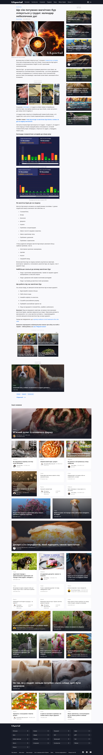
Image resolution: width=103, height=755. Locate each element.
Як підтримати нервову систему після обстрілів (23, 462)
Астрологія (42, 2)
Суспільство (35, 2)
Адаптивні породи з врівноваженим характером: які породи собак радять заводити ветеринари (23, 575)
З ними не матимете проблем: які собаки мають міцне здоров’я (50, 714)
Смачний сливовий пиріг (46, 489)
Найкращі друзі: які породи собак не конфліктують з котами (76, 476)
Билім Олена (19, 19)
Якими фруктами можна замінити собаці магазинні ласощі (50, 476)
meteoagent (26, 107)
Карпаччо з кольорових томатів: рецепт (23, 714)
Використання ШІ (72, 752)
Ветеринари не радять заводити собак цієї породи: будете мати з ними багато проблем (23, 588)
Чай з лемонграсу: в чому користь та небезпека (76, 489)
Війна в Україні (62, 2)
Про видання (14, 752)
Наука (55, 2)
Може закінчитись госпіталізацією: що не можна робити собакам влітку (78, 715)
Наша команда (29, 752)
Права (52, 752)
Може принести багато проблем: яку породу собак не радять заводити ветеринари (78, 602)
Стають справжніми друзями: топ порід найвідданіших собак (49, 588)
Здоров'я (24, 394)
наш (34, 326)
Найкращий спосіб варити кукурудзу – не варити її (23, 602)
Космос (18, 394)
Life (25, 397)
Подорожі (49, 2)
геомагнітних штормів (51, 60)
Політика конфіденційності (60, 752)
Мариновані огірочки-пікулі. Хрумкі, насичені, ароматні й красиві (51, 602)
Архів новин (21, 752)
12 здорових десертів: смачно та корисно (50, 574)
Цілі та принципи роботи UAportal (41, 752)
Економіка (27, 2)
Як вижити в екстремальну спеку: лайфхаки (78, 462)
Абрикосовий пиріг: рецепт (48, 461)
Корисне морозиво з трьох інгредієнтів (77, 588)
